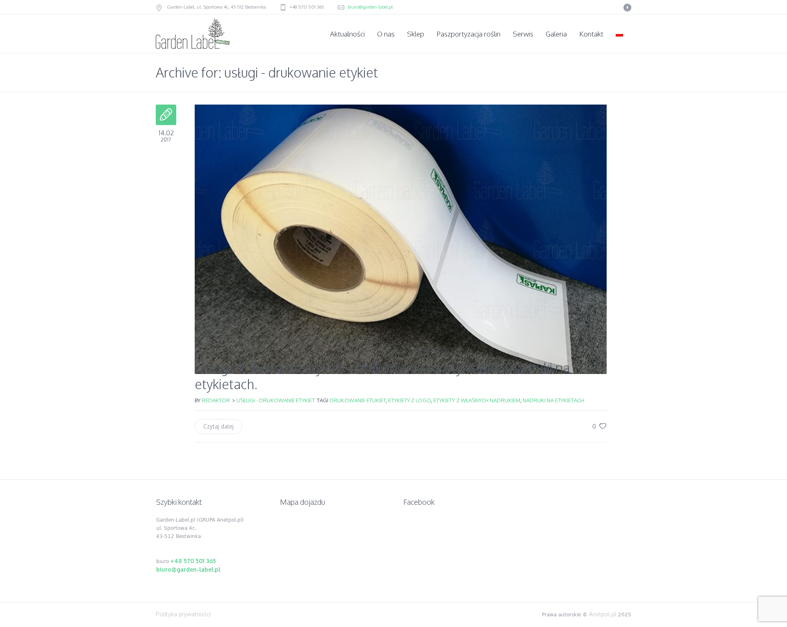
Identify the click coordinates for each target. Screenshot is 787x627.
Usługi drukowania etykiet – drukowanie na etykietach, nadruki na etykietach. (382, 375)
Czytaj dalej (218, 426)
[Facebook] (627, 7)
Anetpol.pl (602, 614)
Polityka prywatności (183, 614)
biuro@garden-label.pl (370, 7)
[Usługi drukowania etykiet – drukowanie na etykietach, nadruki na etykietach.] (401, 228)
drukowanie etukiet (358, 400)
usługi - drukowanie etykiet (276, 400)
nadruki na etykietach (553, 400)
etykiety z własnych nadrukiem (476, 400)
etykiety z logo (409, 400)
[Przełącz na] (620, 33)
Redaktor (216, 400)
